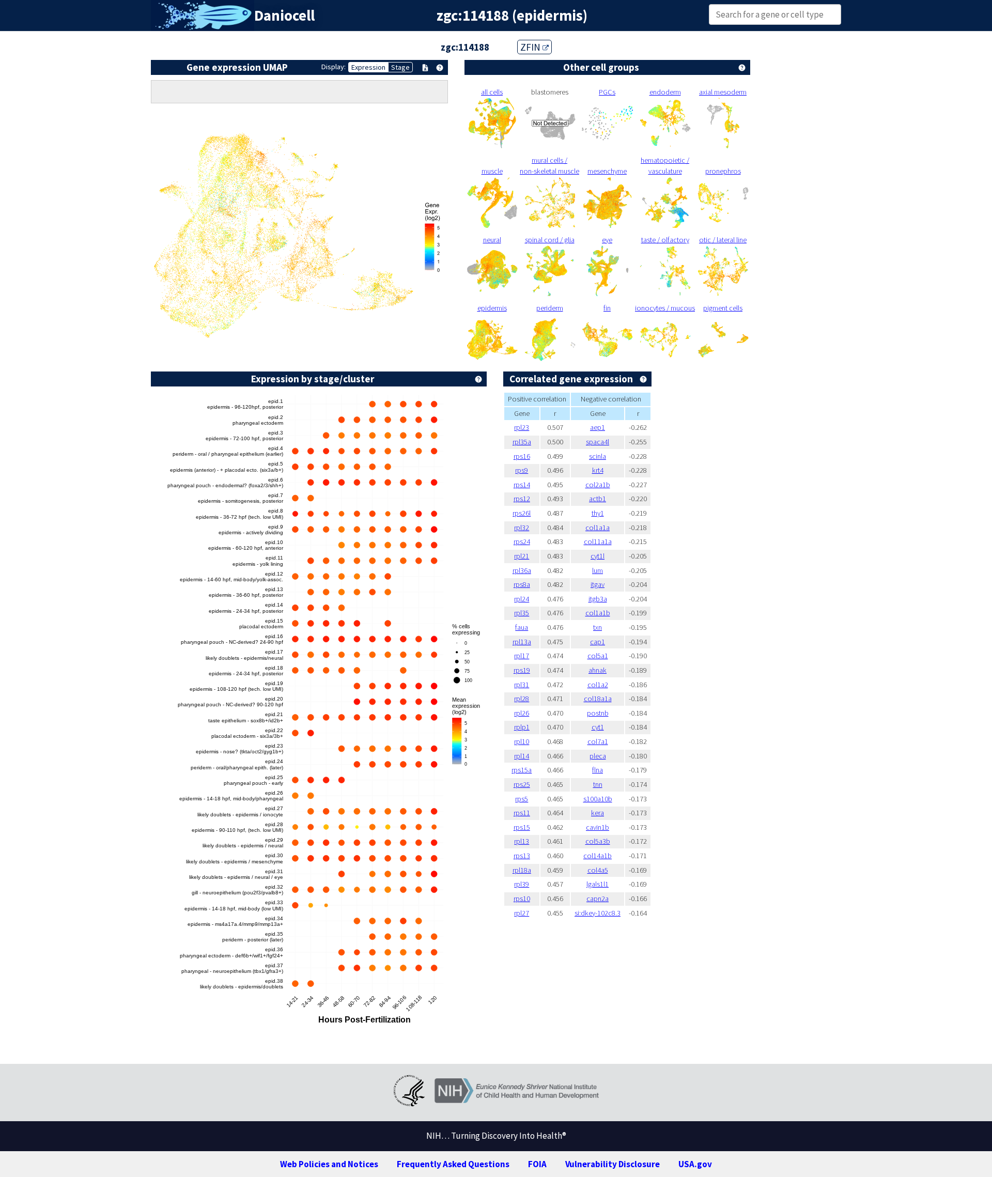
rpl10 (521, 741)
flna (597, 770)
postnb (598, 713)
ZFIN (531, 47)
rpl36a (522, 570)
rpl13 (521, 841)
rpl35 (521, 612)
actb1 (597, 498)
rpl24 (521, 598)
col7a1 (597, 741)
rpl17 (521, 655)
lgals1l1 (597, 884)
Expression (368, 67)
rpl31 (521, 684)
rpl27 (521, 913)
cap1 (597, 641)
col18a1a (598, 698)
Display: (333, 66)
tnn (597, 784)
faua (521, 627)
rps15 (522, 827)
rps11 (522, 812)
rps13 (522, 855)
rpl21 (521, 556)
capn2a (597, 898)
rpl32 (521, 527)
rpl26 (521, 713)
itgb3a (597, 598)
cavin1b (597, 827)
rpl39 (521, 884)
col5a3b (597, 841)
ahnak (597, 670)
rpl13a (522, 641)
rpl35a (522, 441)
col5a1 (597, 655)
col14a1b (597, 855)
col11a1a (598, 541)
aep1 (597, 427)
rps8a (522, 584)
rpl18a (522, 870)
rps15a (522, 770)
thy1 (598, 513)
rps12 (522, 498)
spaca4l (597, 441)
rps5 (521, 798)
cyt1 (598, 727)
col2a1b (597, 484)
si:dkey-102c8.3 (598, 913)
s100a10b (597, 798)
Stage (400, 67)
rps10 (522, 898)
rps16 (522, 456)
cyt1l (598, 556)
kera (597, 812)
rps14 (522, 484)
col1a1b (597, 612)
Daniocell (284, 15)
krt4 (597, 470)
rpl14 (521, 756)
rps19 (522, 670)
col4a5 (597, 870)
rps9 (521, 470)
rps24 (522, 541)
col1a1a (597, 527)
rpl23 (521, 427)
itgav (598, 584)
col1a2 (597, 684)
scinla (597, 456)
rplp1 (522, 727)
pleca (598, 756)
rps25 (522, 784)
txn (597, 627)
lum (597, 570)
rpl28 (521, 698)
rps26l (522, 513)
